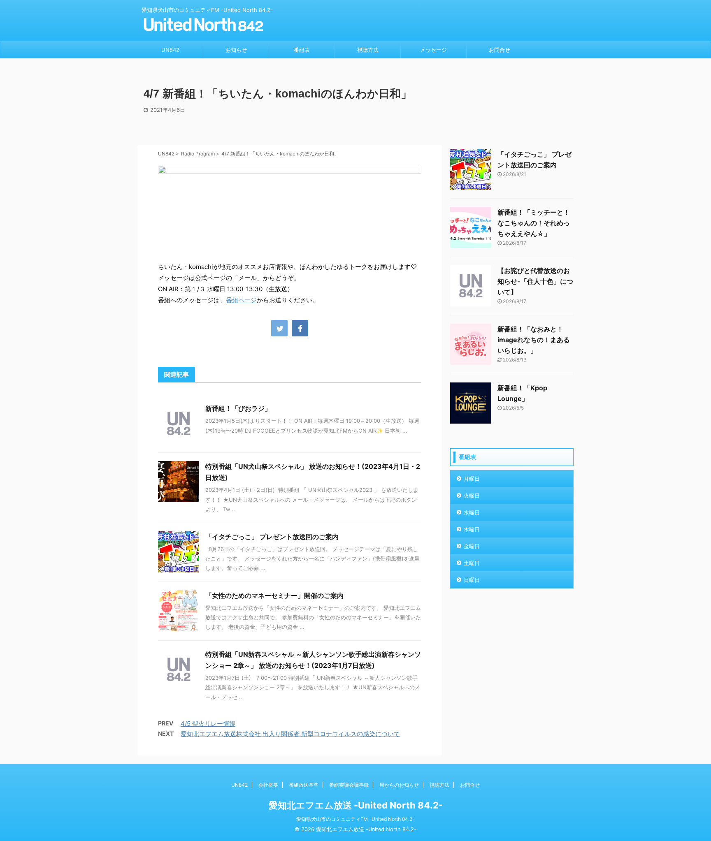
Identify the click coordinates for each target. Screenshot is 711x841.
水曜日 (472, 512)
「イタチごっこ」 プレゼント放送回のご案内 (272, 537)
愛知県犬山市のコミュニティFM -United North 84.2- (355, 819)
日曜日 (472, 580)
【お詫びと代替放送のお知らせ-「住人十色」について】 (535, 281)
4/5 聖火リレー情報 (208, 723)
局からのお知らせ (399, 785)
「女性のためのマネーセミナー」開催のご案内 (274, 595)
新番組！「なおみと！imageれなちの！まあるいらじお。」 (533, 339)
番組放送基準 (303, 785)
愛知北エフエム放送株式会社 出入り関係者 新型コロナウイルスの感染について (290, 734)
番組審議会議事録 (349, 785)
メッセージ (433, 49)
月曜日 (472, 478)
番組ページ (241, 300)
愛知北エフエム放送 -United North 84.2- (356, 805)
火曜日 (472, 495)
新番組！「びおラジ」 (238, 408)
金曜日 (472, 546)
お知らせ (236, 49)
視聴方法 (368, 49)
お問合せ (499, 49)
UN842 (170, 49)
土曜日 (472, 563)
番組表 (302, 49)
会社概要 (268, 785)
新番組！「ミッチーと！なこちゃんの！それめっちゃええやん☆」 (533, 223)
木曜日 (472, 529)
